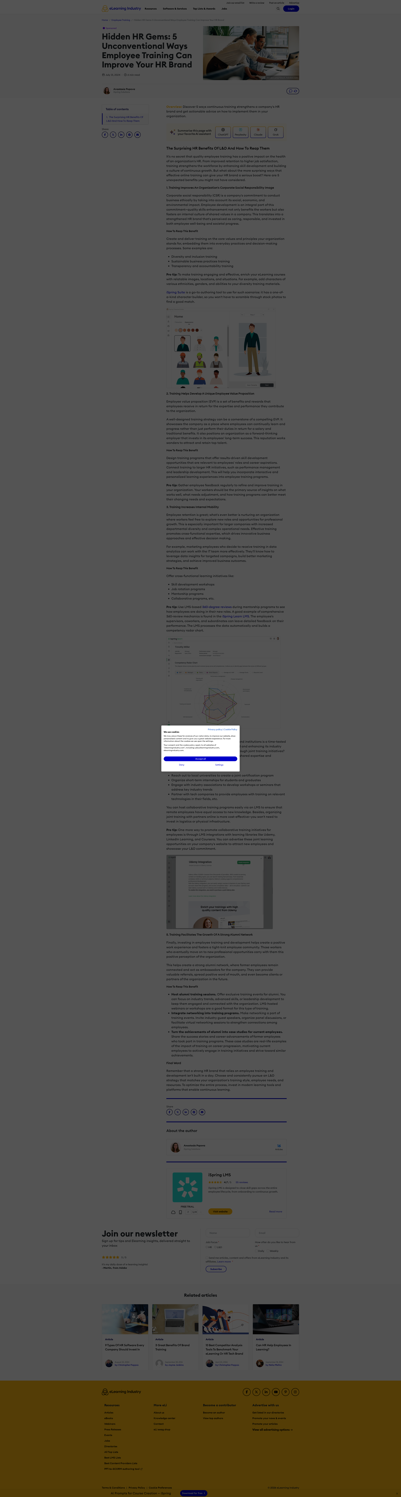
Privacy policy (215, 729)
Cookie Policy (230, 729)
